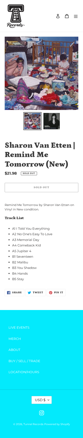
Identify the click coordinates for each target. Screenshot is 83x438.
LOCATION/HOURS (24, 372)
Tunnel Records (33, 424)
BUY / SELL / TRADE (24, 361)
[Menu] (75, 16)
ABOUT (14, 350)
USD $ (40, 400)
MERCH (15, 339)
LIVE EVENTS (19, 327)
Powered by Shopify (57, 424)
